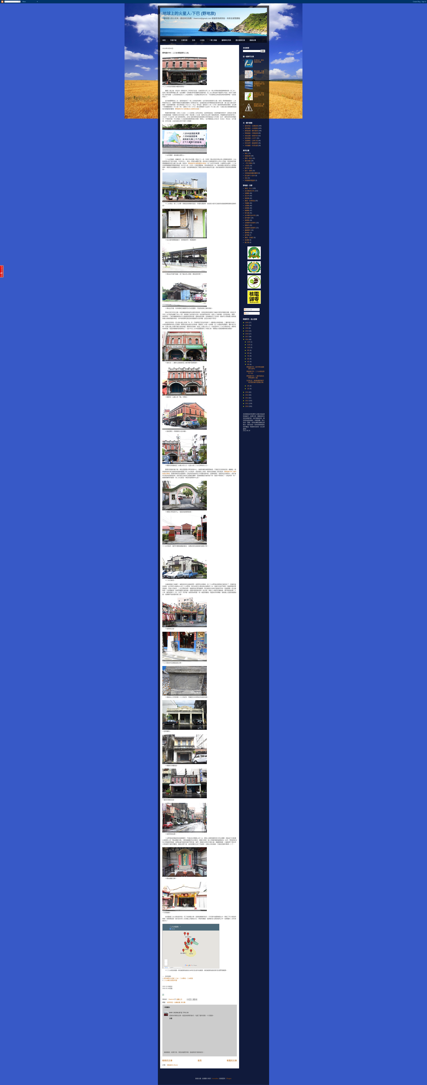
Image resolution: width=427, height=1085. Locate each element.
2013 (247, 398)
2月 (248, 386)
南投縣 (247, 198)
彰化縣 (183, 1002)
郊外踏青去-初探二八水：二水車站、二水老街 (178, 978)
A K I (171, 1012)
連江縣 (247, 242)
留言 (247, 313)
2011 (247, 403)
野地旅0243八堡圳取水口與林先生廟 (187, 109)
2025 (247, 325)
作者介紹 (173, 40)
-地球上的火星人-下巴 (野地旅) (188, 13)
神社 (246, 153)
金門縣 (247, 235)
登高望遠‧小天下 (250, 138)
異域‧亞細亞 (249, 237)
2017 (247, 336)
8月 (248, 353)
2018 (247, 334)
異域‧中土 (248, 188)
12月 (249, 342)
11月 (249, 345)
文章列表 (184, 40)
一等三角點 (213, 40)
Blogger (229, 1078)
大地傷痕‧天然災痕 (251, 145)
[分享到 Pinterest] (196, 999)
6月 (248, 359)
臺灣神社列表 (226, 40)
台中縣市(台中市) (250, 215)
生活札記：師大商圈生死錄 (259, 61)
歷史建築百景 (240, 40)
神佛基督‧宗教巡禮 (251, 133)
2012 (247, 401)
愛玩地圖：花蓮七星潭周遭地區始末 (259, 72)
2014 (247, 395)
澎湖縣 (247, 240)
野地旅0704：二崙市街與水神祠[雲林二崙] (255, 377)
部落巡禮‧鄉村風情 (251, 131)
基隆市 (247, 225)
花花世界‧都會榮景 (251, 143)
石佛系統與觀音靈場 (251, 173)
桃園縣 (247, 210)
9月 (248, 350)
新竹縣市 (248, 218)
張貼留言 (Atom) (172, 1065)
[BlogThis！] (190, 999)
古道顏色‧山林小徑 (251, 140)
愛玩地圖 (248, 161)
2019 (247, 331)
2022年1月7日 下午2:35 (180, 1012)
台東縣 (247, 205)
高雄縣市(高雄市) (250, 228)
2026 (247, 322)
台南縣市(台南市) (250, 223)
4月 (248, 361)
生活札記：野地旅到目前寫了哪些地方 (259, 94)
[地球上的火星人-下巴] (163, 994)
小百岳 (202, 40)
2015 (247, 392)
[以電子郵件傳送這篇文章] (188, 999)
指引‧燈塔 (248, 170)
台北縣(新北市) (249, 191)
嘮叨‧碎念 (248, 158)
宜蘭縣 (247, 193)
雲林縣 (247, 232)
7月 (248, 356)
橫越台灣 (253, 40)
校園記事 (248, 156)
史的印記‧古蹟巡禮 (173, 1002)
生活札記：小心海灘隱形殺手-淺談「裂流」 (259, 83)
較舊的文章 (232, 1061)
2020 (247, 328)
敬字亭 (247, 168)
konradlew (215, 1078)
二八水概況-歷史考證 (170, 980)
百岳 (193, 40)
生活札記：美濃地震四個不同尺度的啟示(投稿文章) (255, 381)
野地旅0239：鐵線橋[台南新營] (259, 105)
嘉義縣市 (248, 230)
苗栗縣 (247, 220)
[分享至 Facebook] (194, 999)
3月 (248, 364)
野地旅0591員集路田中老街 (197, 163)
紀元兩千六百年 (250, 175)
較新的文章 (167, 1061)
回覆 (170, 1018)
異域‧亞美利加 (250, 201)
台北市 (247, 196)
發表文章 (249, 309)
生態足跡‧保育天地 (251, 136)
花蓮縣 (247, 203)
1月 (248, 388)
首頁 (164, 40)
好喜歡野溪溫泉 (250, 180)
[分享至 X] (192, 999)
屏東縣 (247, 208)
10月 (249, 347)
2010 (247, 406)
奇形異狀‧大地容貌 (251, 128)
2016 (247, 339)
